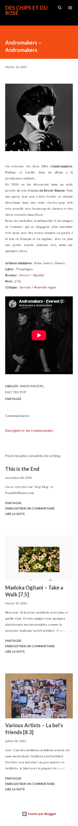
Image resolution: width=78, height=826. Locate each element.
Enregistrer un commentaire (29, 430)
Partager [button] (13, 399)
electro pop (15, 392)
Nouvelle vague (45, 287)
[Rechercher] (59, 7)
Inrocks (25, 287)
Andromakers (31, 386)
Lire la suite (15, 514)
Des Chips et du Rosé (26, 10)
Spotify (39, 275)
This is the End (22, 469)
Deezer (24, 275)
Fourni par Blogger (41, 814)
